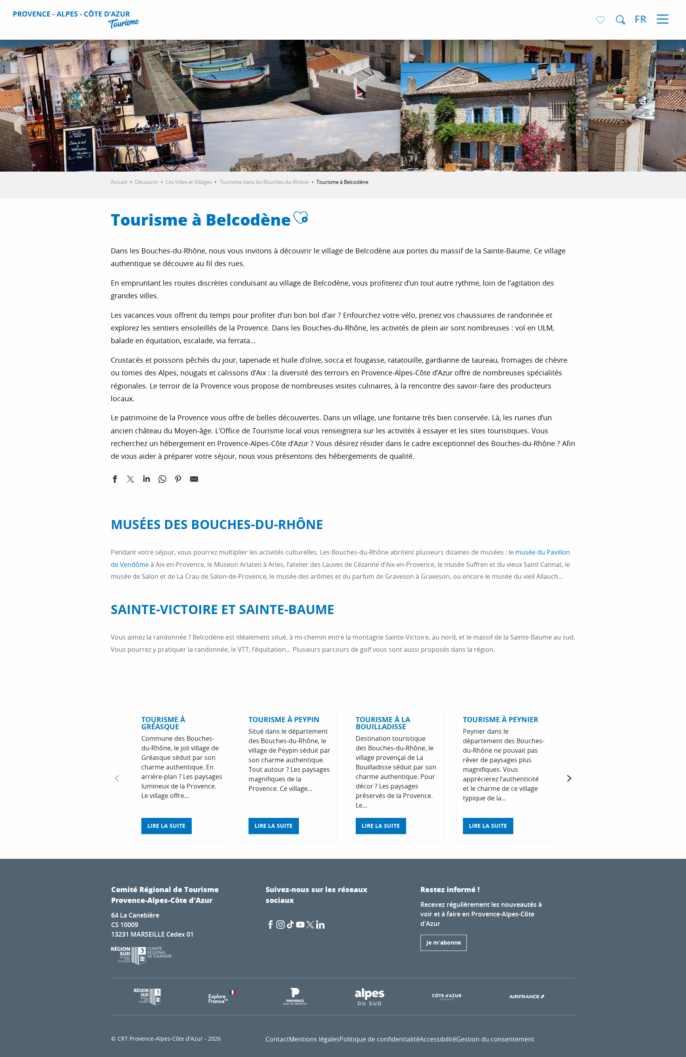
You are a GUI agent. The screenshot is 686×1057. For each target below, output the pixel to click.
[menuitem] (77, 21)
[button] (620, 20)
